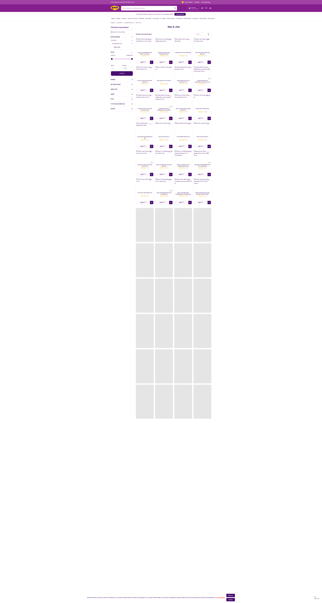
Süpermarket (179, 18)
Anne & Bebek (156, 18)
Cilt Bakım (118, 18)
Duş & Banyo (195, 18)
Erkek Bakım (141, 18)
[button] (151, 62)
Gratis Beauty (188, 2)
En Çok (124, 65)
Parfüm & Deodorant (133, 18)
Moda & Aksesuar (171, 18)
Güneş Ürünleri (211, 18)
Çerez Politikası (220, 597)
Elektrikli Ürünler (187, 18)
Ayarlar (230, 600)
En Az (112, 65)
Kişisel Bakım (148, 18)
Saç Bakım (124, 18)
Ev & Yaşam (163, 18)
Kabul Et (230, 595)
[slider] (112, 59)
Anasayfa (113, 22)
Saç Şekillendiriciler (128, 22)
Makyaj (113, 18)
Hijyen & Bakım (202, 18)
